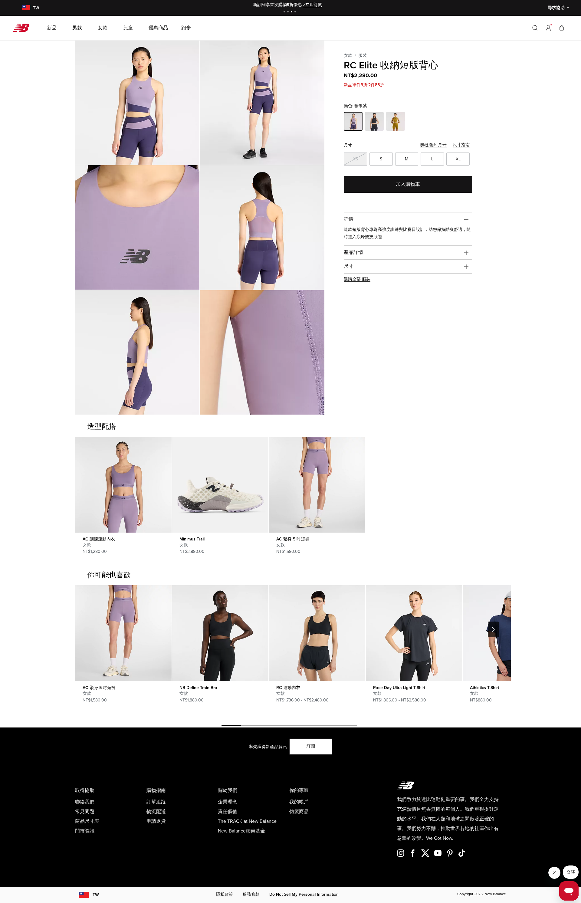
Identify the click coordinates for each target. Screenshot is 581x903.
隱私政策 (224, 894)
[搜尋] (535, 28)
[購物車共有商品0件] (561, 27)
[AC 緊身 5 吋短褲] (317, 485)
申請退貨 (156, 821)
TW (96, 894)
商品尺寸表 (87, 821)
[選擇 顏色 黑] (374, 122)
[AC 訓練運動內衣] (123, 485)
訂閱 (311, 746)
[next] (493, 629)
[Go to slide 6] (328, 726)
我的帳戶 (299, 802)
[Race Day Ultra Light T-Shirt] (414, 633)
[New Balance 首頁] (23, 28)
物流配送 (156, 812)
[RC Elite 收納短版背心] (137, 102)
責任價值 (227, 812)
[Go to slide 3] (292, 12)
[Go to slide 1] (285, 12)
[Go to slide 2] (288, 12)
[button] (548, 28)
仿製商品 (299, 812)
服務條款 (251, 894)
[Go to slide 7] (347, 726)
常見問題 (84, 812)
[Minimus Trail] (220, 485)
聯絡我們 (84, 802)
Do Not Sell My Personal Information (304, 894)
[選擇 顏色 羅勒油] (395, 122)
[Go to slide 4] (296, 12)
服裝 (362, 55)
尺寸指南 (461, 144)
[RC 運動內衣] (317, 633)
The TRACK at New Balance (247, 821)
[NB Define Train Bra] (220, 633)
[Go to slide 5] (308, 726)
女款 (348, 55)
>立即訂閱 (312, 4)
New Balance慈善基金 (241, 831)
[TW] (26, 8)
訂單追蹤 (156, 802)
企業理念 (227, 802)
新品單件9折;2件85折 (364, 84)
